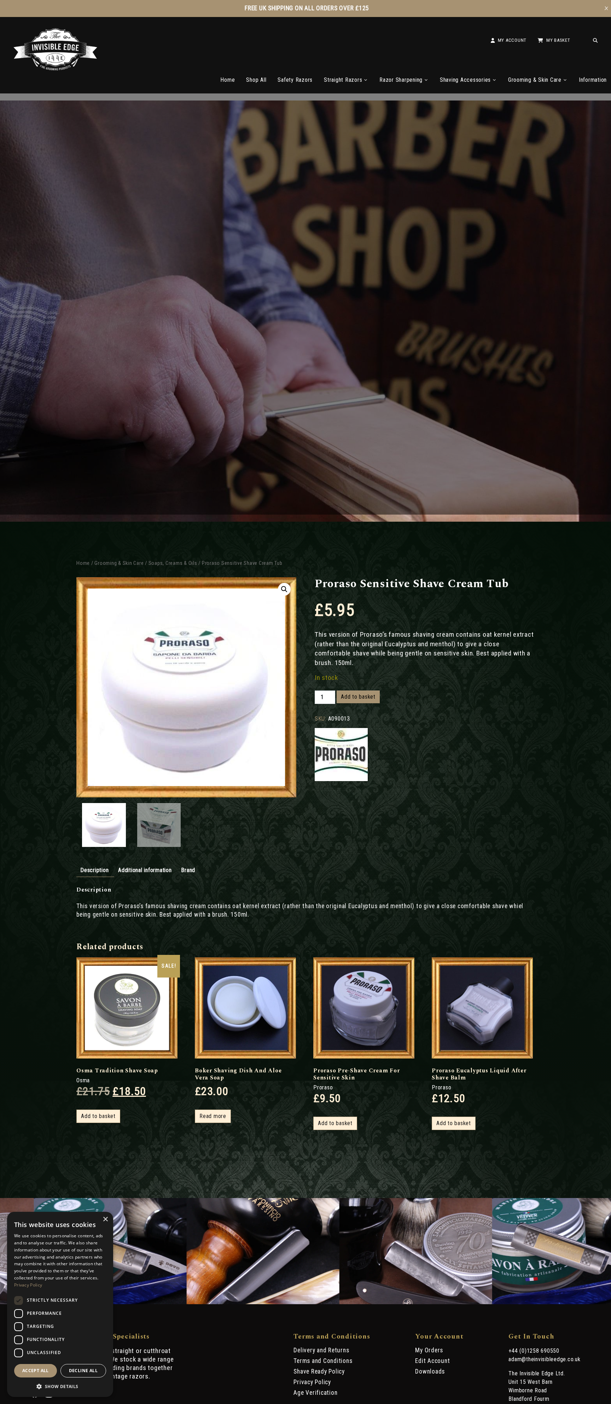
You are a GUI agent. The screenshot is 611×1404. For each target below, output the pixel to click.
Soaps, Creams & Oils (173, 563)
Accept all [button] (35, 1371)
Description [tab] (94, 870)
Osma (83, 1080)
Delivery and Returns (321, 1350)
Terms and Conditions (322, 1360)
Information (593, 79)
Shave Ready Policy (319, 1371)
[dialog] (60, 1304)
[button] (284, 589)
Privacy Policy (312, 1382)
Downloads (430, 1371)
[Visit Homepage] (55, 68)
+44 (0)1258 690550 (533, 1350)
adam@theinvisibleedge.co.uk (544, 1359)
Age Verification (315, 1392)
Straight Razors (343, 79)
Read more (212, 1116)
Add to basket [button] (98, 1116)
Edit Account (432, 1360)
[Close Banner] (606, 8)
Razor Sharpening (401, 79)
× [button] (105, 1219)
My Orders (429, 1350)
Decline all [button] (83, 1371)
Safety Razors (295, 79)
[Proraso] (341, 755)
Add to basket (358, 696)
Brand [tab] (188, 870)
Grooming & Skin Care (534, 79)
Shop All (256, 79)
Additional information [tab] (145, 870)
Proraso (323, 1087)
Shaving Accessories (465, 79)
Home (227, 79)
